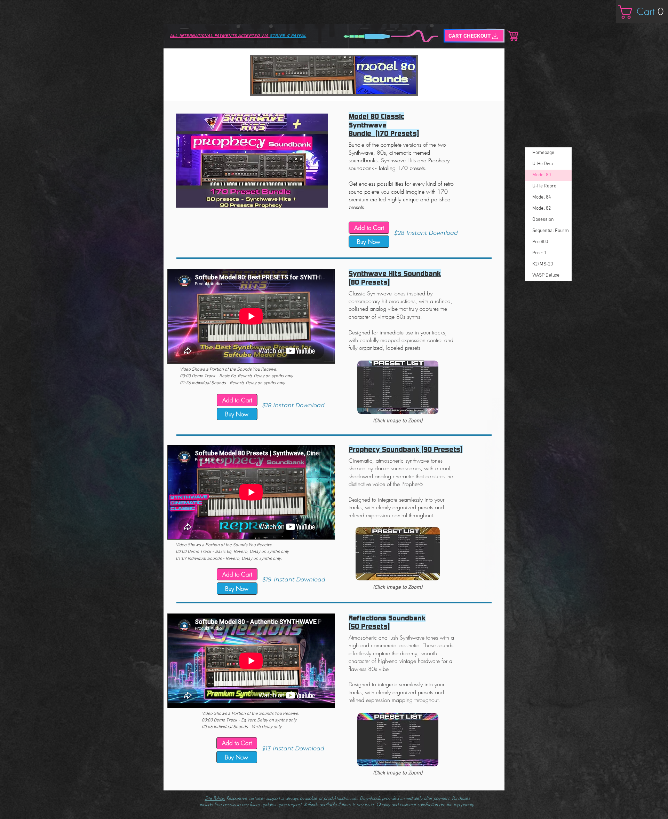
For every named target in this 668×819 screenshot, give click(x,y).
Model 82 (541, 208)
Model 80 (541, 175)
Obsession (543, 220)
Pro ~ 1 (539, 253)
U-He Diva (542, 164)
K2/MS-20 (542, 264)
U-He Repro (544, 186)
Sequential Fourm (550, 231)
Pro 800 (540, 242)
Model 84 (541, 197)
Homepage (543, 153)
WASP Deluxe (545, 275)
